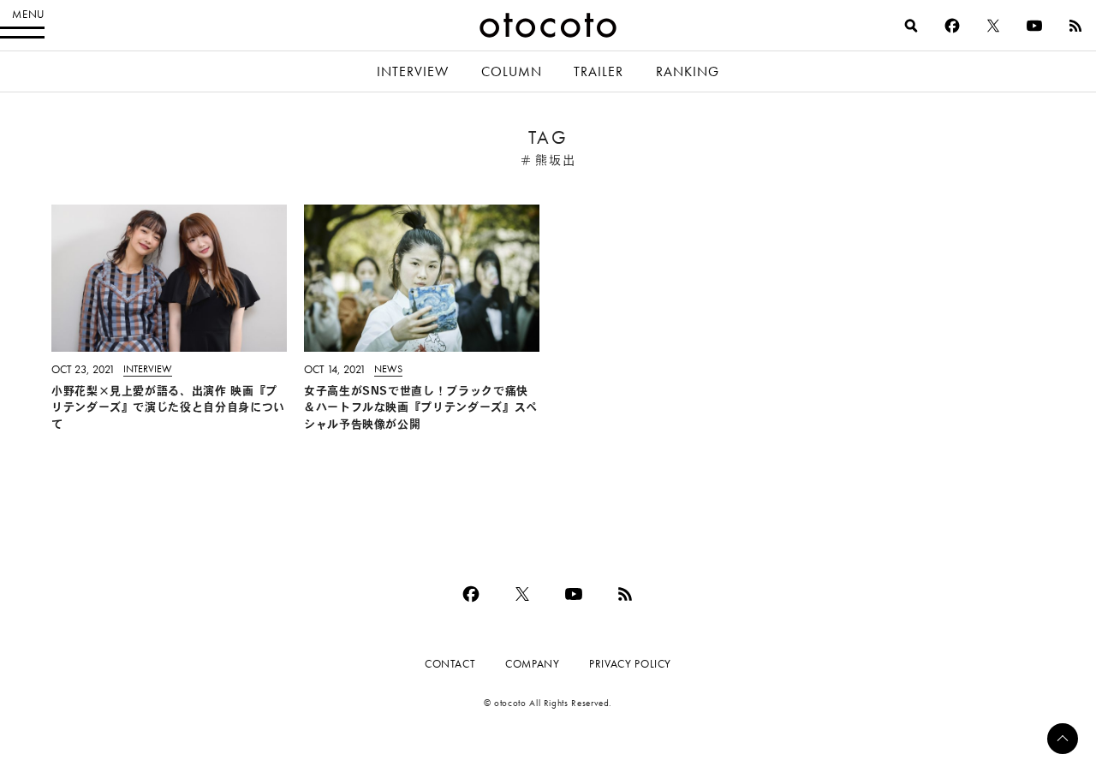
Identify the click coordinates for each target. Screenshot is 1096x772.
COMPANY (532, 663)
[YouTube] (1034, 26)
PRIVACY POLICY (630, 663)
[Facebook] (952, 26)
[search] (911, 26)
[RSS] (1075, 26)
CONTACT (450, 663)
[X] (993, 26)
